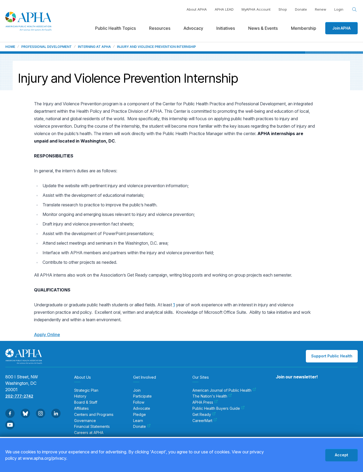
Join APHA (341, 28)
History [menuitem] (80, 396)
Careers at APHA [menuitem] (88, 433)
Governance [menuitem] (85, 421)
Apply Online (47, 334)
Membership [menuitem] (303, 28)
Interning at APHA (94, 47)
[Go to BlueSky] (25, 413)
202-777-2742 (19, 396)
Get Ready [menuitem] (201, 414)
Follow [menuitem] (138, 402)
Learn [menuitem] (138, 421)
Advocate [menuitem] (141, 408)
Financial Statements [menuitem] (92, 426)
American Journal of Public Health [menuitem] (221, 390)
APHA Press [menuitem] (202, 402)
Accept (341, 455)
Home (10, 47)
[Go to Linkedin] (56, 413)
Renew (320, 9)
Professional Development (46, 47)
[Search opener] (354, 9)
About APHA (197, 9)
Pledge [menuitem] (139, 414)
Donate (301, 9)
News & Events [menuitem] (263, 28)
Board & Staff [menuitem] (85, 402)
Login (338, 9)
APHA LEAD (224, 9)
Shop (282, 9)
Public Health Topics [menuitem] (115, 28)
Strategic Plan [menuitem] (86, 390)
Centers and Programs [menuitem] (93, 414)
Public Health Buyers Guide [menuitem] (216, 408)
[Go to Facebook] (10, 413)
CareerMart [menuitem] (202, 421)
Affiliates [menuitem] (81, 408)
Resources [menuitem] (159, 28)
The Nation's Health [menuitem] (209, 396)
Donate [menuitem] (139, 426)
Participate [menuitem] (142, 396)
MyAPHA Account (256, 9)
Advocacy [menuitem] (193, 28)
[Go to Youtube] (10, 424)
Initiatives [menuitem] (225, 28)
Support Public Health (331, 356)
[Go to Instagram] (40, 413)
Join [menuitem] (137, 390)
